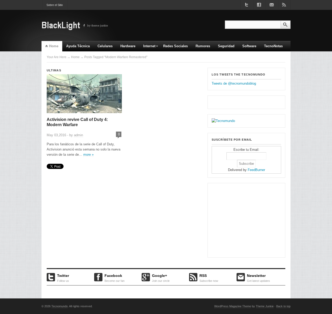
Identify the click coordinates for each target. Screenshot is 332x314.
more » (88, 154)
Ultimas (54, 70)
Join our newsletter (271, 5)
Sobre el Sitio (54, 4)
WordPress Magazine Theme (232, 306)
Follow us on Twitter (246, 5)
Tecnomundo (59, 306)
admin (78, 135)
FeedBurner (256, 170)
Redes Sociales (175, 46)
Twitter (63, 277)
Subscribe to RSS (284, 5)
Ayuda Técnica (78, 46)
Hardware (127, 46)
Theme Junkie (265, 306)
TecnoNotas (273, 46)
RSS (208, 277)
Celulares (105, 46)
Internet (147, 47)
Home (53, 46)
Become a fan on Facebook (259, 5)
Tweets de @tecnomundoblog (234, 83)
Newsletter (258, 277)
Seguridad (226, 46)
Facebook (115, 277)
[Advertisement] (244, 219)
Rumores (203, 46)
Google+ (161, 277)
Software (249, 46)
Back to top (283, 306)
